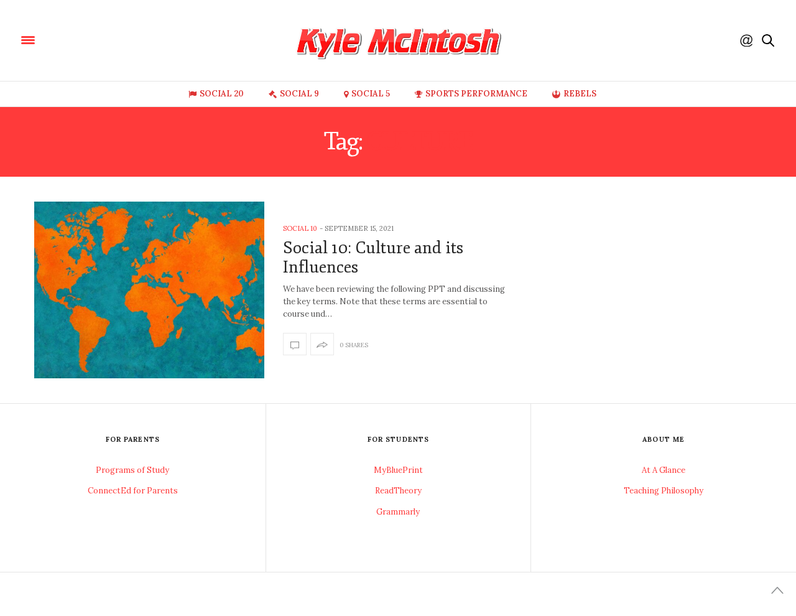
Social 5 (370, 93)
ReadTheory (398, 490)
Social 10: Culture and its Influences (373, 258)
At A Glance (663, 470)
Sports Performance (476, 93)
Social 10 (300, 228)
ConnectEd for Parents (133, 490)
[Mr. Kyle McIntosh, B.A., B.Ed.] (105, 39)
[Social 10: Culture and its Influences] (149, 290)
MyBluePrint (398, 470)
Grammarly (398, 511)
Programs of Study (132, 470)
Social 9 (299, 93)
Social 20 (222, 93)
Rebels (579, 93)
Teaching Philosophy (663, 490)
